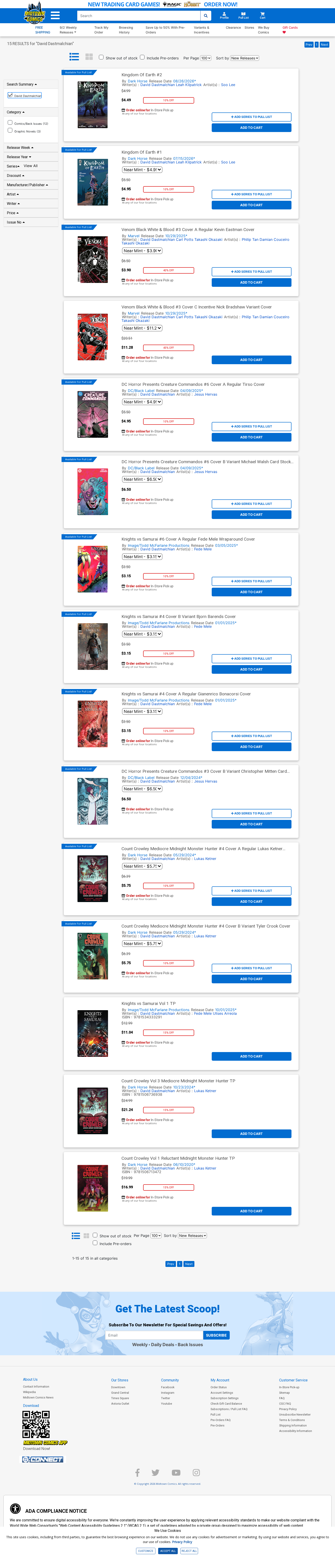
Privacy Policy (288, 1409)
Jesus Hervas (205, 394)
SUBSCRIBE (216, 1335)
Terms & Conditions (292, 1420)
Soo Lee (228, 84)
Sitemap (284, 1392)
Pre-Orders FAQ (221, 1420)
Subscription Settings (225, 1398)
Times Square (120, 1398)
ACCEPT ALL (168, 1551)
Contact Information (36, 1386)
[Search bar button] (205, 16)
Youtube (166, 1403)
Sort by (222, 58)
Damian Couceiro (274, 239)
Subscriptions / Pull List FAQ (229, 1409)
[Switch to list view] (74, 57)
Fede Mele (203, 549)
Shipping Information (293, 1425)
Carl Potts (184, 239)
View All (31, 165)
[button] (55, 15)
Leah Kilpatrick (189, 162)
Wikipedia (29, 1392)
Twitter (165, 1398)
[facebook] (137, 1474)
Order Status (219, 1387)
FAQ (282, 1398)
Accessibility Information (295, 1431)
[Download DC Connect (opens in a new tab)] (51, 1459)
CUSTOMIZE (145, 1551)
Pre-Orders (217, 1425)
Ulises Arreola (225, 1013)
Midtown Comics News (38, 1397)
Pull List (216, 1414)
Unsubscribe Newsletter (295, 1414)
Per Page (191, 58)
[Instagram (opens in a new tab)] (196, 1474)
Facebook (167, 1387)
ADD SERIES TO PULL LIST (253, 117)
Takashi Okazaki (208, 239)
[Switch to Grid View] (89, 57)
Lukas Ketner (205, 858)
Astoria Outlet (120, 1403)
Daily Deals (162, 1344)
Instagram (167, 1392)
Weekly (140, 1344)
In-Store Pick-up (289, 1387)
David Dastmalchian (157, 162)
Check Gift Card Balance (226, 1403)
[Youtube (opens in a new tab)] (176, 1474)
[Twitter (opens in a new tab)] (155, 1474)
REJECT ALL (189, 1551)
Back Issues (190, 1344)
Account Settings (222, 1392)
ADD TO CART (251, 128)
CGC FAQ (285, 1403)
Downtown (118, 1387)
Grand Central (120, 1392)
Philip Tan (250, 239)
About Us (30, 1379)
